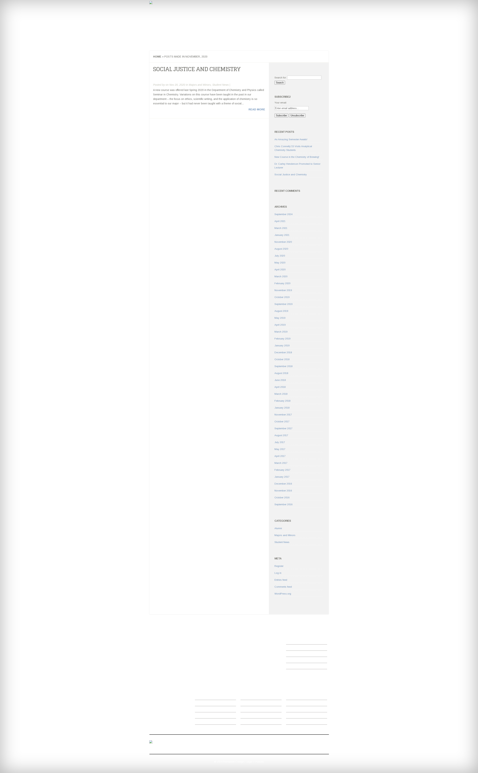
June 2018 (280, 380)
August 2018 (281, 373)
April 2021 (279, 221)
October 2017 (281, 421)
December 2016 (283, 483)
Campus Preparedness (299, 704)
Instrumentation (238, 37)
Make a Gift (292, 722)
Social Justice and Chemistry (196, 69)
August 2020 (281, 248)
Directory (200, 704)
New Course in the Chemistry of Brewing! (296, 157)
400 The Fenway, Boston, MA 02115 (165, 746)
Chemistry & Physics (187, 25)
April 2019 (279, 324)
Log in (277, 573)
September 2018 (283, 366)
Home (160, 37)
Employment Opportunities (209, 716)
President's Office (250, 722)
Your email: (280, 102)
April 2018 (279, 387)
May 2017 (279, 449)
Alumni (278, 528)
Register (278, 566)
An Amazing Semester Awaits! (290, 139)
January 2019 (281, 345)
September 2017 (283, 428)
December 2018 (283, 352)
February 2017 (282, 469)
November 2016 (283, 490)
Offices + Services (205, 697)
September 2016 (283, 504)
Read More (257, 109)
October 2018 (281, 359)
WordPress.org (282, 593)
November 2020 (283, 241)
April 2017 (279, 456)
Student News (167, 41)
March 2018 (280, 393)
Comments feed (283, 586)
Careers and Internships (187, 37)
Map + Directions (250, 716)
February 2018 (282, 400)
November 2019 (283, 290)
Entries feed (280, 579)
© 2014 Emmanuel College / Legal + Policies (239, 761)
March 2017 (280, 463)
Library (199, 722)
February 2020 (282, 283)
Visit (242, 710)
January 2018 (281, 407)
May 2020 (279, 262)
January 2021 (281, 235)
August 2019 (281, 311)
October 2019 (281, 297)
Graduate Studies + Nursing (255, 704)
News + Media (203, 710)
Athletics (245, 697)
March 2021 (280, 228)
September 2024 (283, 214)
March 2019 (280, 331)
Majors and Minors (269, 37)
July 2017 (279, 442)
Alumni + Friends (295, 716)
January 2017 (281, 476)
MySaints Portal (295, 710)
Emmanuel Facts (295, 697)
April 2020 (279, 269)
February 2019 (282, 338)
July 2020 (279, 255)
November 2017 (283, 414)
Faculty (215, 37)
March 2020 (280, 276)
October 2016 (281, 497)
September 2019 (283, 304)
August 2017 (281, 435)
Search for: (280, 77)
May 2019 (279, 317)
